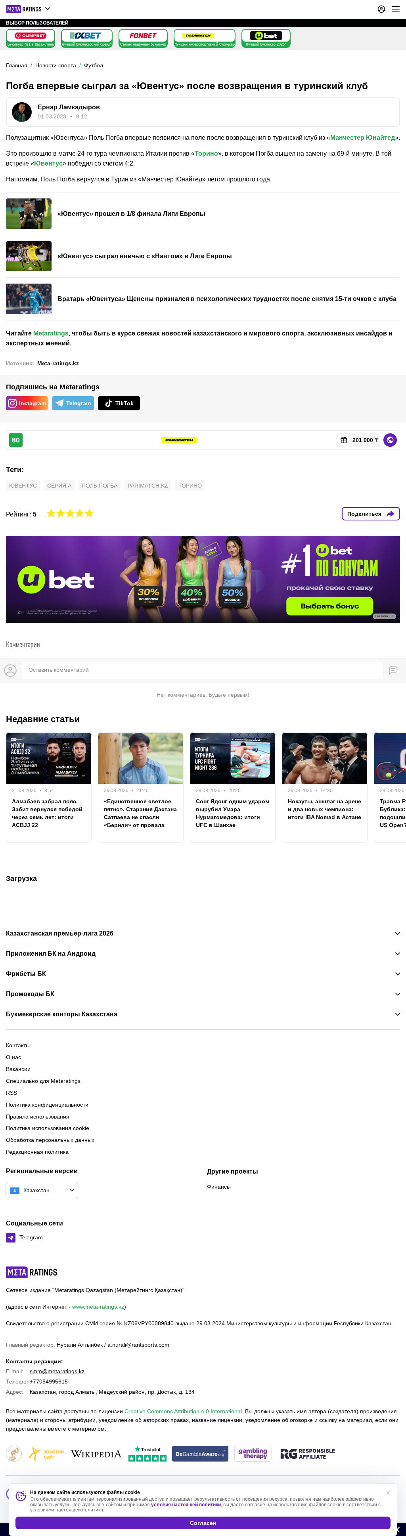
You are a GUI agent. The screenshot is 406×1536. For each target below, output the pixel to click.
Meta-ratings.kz (58, 363)
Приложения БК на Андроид (51, 954)
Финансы (219, 1186)
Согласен (203, 1523)
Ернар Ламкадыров (69, 107)
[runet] (14, 1454)
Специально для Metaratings (43, 1081)
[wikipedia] (96, 1454)
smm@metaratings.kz (57, 1371)
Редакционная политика (37, 1152)
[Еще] (396, 9)
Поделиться (364, 514)
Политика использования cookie (47, 1128)
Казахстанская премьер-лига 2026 (59, 933)
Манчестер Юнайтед (362, 137)
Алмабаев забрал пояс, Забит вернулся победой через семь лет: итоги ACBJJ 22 (47, 813)
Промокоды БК (30, 994)
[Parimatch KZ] (198, 36)
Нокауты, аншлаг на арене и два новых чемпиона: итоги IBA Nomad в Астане (324, 809)
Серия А (59, 485)
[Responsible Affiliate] (307, 1454)
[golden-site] (45, 1454)
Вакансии (18, 1069)
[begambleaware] (200, 1454)
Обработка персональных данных (50, 1140)
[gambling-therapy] (253, 1454)
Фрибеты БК (26, 974)
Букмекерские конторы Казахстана (61, 1014)
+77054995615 (49, 1381)
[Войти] (381, 9)
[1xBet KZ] (86, 36)
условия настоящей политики (186, 1504)
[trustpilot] (147, 1454)
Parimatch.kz (148, 485)
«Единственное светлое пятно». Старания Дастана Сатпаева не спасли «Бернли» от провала (140, 813)
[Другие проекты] (28, 9)
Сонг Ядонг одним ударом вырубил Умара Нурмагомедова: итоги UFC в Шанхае (232, 813)
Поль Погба (99, 485)
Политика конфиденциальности (47, 1104)
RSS (11, 1093)
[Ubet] (266, 36)
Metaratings (51, 333)
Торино (206, 153)
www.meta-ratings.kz (98, 1307)
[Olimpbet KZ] (30, 36)
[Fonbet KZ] (143, 36)
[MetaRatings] (31, 1272)
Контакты (18, 1045)
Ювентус (48, 163)
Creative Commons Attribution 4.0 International (183, 1411)
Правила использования (37, 1116)
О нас (13, 1057)
